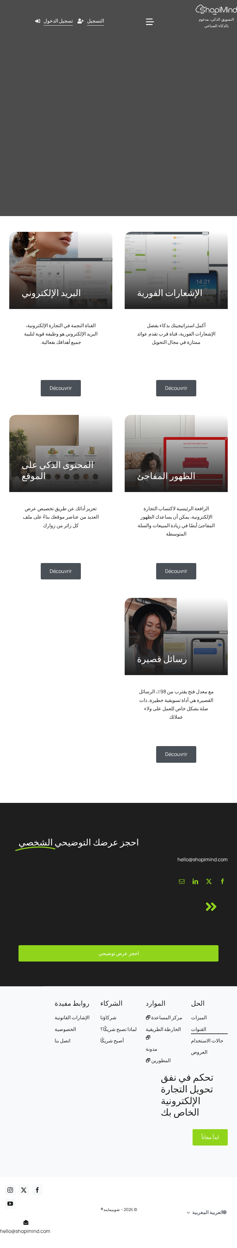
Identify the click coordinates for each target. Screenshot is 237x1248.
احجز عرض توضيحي (118, 953)
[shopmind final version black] (216, 7)
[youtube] (10, 1203)
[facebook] (222, 881)
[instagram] (10, 1190)
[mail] (182, 881)
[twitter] (209, 881)
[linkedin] (195, 881)
